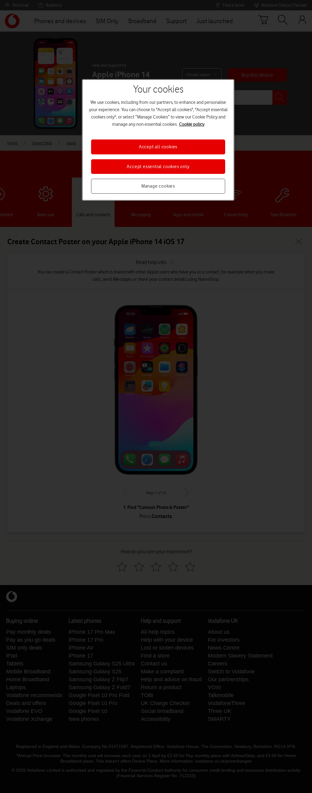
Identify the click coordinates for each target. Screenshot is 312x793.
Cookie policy (191, 124)
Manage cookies (158, 186)
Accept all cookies (158, 147)
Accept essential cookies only (158, 166)
